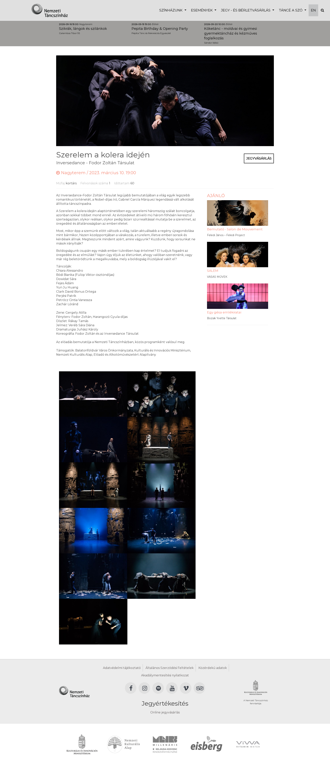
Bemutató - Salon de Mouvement (235, 229)
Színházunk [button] (171, 10)
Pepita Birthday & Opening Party (160, 29)
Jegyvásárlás (259, 158)
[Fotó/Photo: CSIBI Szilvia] (93, 394)
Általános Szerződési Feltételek (170, 668)
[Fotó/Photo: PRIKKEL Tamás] (161, 439)
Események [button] (202, 10)
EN (313, 10)
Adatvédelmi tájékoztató (122, 668)
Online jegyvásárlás (165, 712)
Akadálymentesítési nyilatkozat (165, 675)
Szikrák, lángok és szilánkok (83, 29)
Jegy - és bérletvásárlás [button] (246, 10)
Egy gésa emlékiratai (224, 312)
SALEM (212, 271)
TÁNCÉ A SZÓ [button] (291, 10)
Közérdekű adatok (212, 668)
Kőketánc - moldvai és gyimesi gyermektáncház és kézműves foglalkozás (230, 33)
